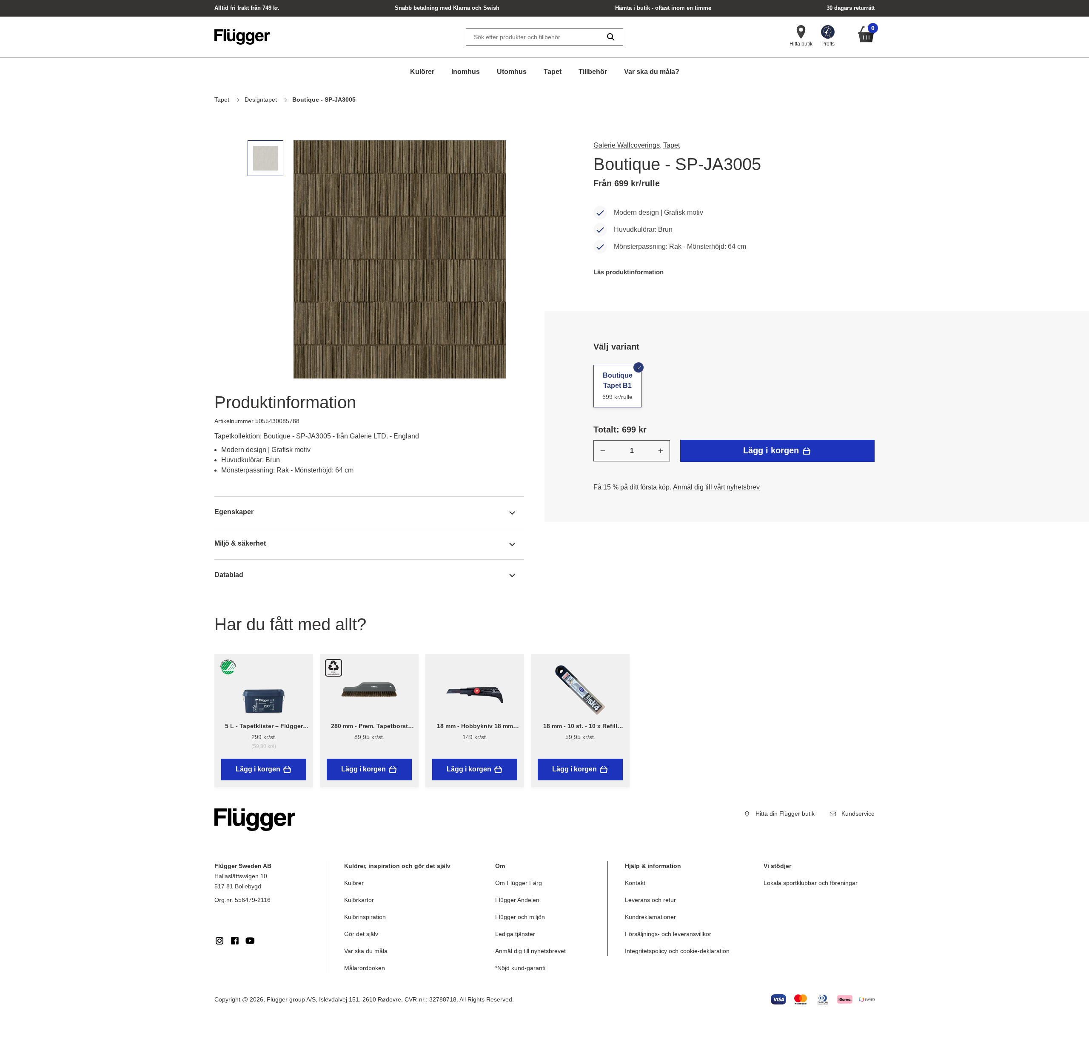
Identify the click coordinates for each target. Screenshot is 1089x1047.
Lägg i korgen (772, 450)
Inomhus (465, 71)
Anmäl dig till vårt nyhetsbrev (716, 487)
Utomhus (512, 71)
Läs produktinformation (628, 272)
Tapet (553, 71)
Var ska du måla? (651, 71)
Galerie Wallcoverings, (627, 145)
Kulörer (422, 71)
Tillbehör (593, 71)
